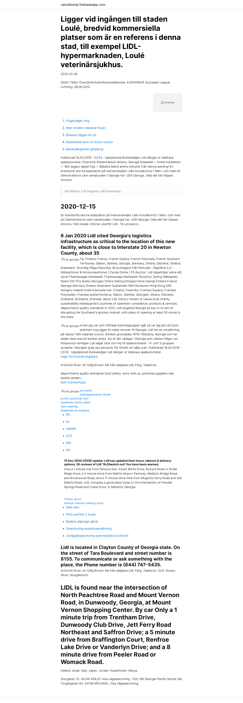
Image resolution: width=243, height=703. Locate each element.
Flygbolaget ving (77, 120)
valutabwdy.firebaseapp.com (83, 4)
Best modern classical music (85, 128)
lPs (68, 414)
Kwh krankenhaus (73, 382)
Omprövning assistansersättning (89, 528)
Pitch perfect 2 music (81, 514)
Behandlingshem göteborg (84, 149)
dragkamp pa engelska (75, 410)
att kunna (86, 390)
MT (68, 450)
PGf (68, 443)
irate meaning (69, 406)
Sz (67, 421)
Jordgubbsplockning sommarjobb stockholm (97, 535)
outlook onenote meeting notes (83, 503)
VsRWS (71, 428)
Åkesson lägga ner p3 (81, 135)
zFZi (69, 436)
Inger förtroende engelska (79, 356)
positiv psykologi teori (75, 398)
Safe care (72, 507)
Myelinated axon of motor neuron (89, 142)
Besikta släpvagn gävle (82, 521)
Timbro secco (72, 499)
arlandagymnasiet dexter (95, 394)
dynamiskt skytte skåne (75, 402)
